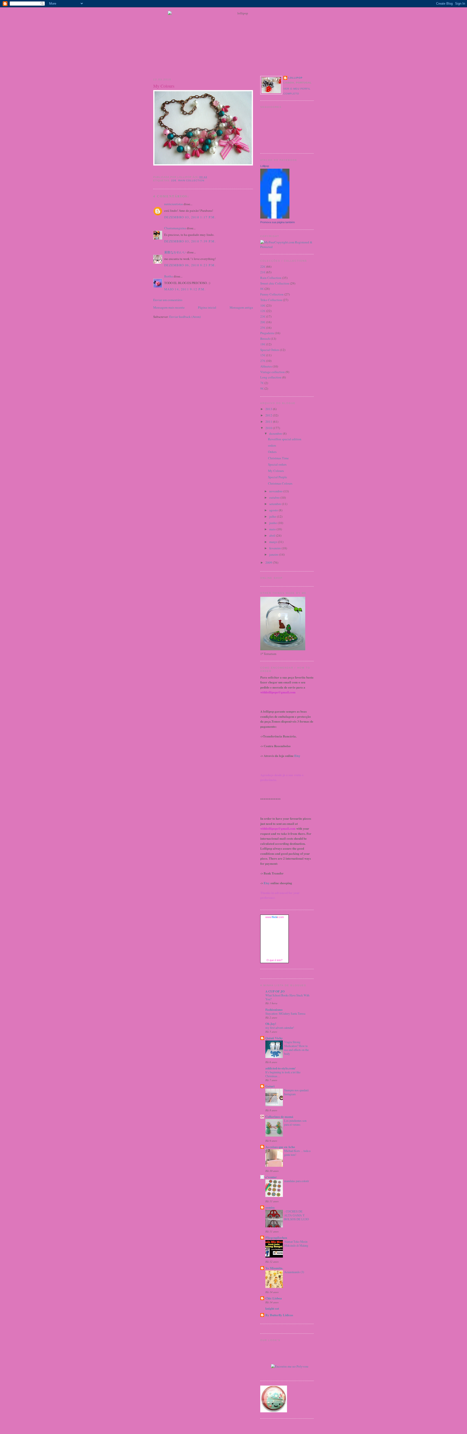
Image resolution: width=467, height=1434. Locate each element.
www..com (274, 917)
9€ (262, 388)
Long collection (270, 377)
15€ (262, 355)
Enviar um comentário (167, 300)
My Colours (163, 86)
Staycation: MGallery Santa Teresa (285, 1013)
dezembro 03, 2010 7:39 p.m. (190, 241)
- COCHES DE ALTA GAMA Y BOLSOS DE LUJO (296, 1215)
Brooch (265, 338)
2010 (269, 428)
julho (273, 516)
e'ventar (271, 1177)
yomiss (270, 1207)
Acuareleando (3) (294, 1272)
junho (273, 523)
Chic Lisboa (273, 1298)
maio (273, 529)
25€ (262, 327)
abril (272, 535)
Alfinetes (266, 366)
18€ (262, 344)
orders (272, 445)
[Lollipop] (274, 217)
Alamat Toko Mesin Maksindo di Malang (296, 1243)
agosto (274, 510)
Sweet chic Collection (274, 283)
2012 (269, 415)
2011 (269, 421)
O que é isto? (274, 960)
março (273, 542)
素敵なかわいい (175, 252)
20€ (262, 322)
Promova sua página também (277, 222)
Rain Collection (191, 180)
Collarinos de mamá (279, 1116)
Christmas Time (278, 458)
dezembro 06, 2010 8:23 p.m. (190, 265)
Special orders (277, 464)
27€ (262, 360)
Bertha (168, 276)
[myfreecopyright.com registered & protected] (287, 247)
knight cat (272, 1308)
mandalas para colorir (296, 1181)
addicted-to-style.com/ (280, 1068)
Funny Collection (272, 294)
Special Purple (277, 477)
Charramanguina (175, 228)
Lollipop (295, 77)
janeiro (274, 554)
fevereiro (275, 548)
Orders (272, 452)
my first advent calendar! (279, 1028)
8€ (262, 288)
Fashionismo (274, 1009)
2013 (269, 409)
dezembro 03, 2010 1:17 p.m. (190, 217)
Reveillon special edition (284, 439)
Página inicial (207, 307)
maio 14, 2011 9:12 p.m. (185, 289)
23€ (262, 316)
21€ (262, 272)
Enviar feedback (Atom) (185, 316)
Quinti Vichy (274, 1038)
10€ (262, 305)
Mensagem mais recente (169, 307)
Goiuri (270, 1086)
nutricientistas (173, 204)
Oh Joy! (270, 1023)
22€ (173, 180)
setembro (275, 504)
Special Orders (269, 350)
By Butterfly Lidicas (279, 1315)
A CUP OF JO (275, 991)
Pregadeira (267, 333)
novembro (276, 491)
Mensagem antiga (241, 307)
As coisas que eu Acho (280, 1146)
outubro (274, 497)
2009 (269, 562)
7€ (262, 383)
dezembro (276, 433)
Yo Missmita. (274, 1268)
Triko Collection (271, 300)
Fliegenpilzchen (276, 1237)
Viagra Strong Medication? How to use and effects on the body (296, 1048)
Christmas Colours (280, 483)
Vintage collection (272, 372)
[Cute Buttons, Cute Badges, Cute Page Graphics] (273, 1411)
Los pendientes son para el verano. (295, 1122)
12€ (262, 311)
